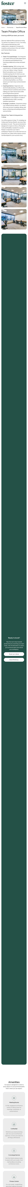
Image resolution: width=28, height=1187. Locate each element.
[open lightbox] (14, 153)
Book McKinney (14, 660)
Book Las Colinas (14, 654)
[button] (25, 3)
